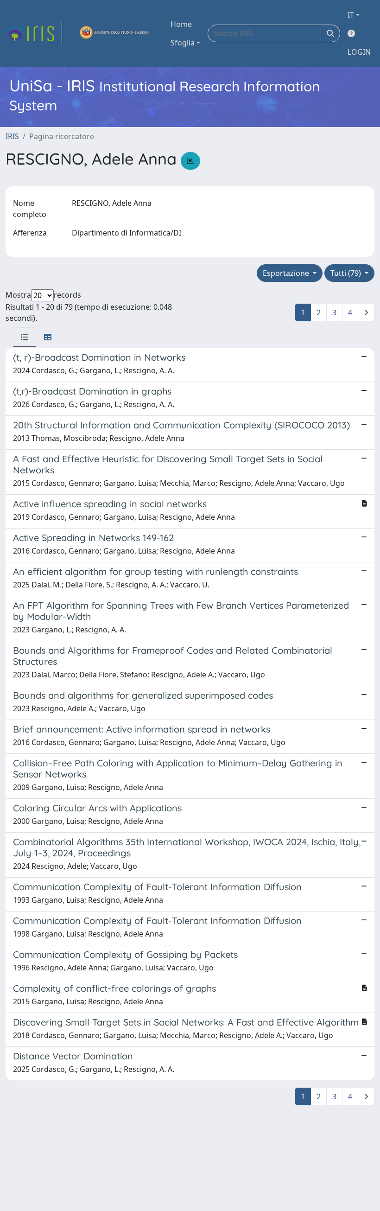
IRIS (12, 136)
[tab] (24, 337)
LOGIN (359, 52)
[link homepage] (34, 33)
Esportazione (287, 273)
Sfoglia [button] (183, 43)
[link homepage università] (114, 33)
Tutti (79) (346, 273)
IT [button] (351, 15)
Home (181, 24)
